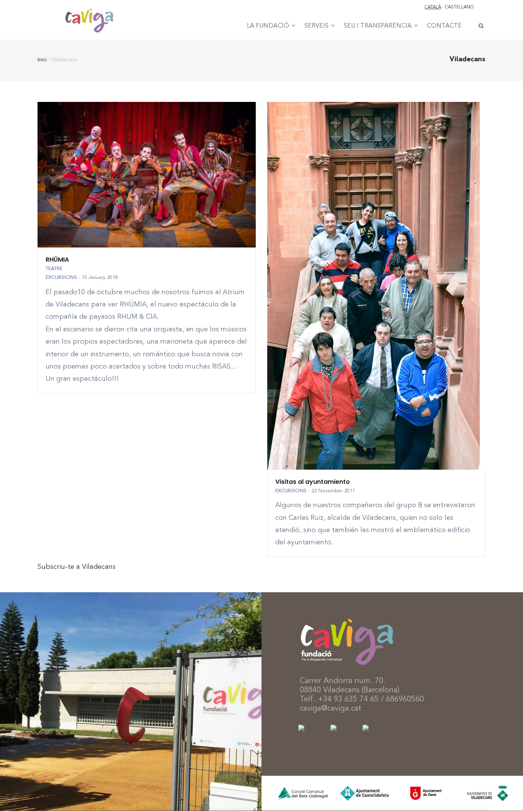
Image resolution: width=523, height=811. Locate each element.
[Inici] (89, 11)
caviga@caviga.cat (330, 709)
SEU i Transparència (378, 26)
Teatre (54, 268)
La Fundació (269, 26)
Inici (42, 59)
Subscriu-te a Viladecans (77, 567)
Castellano (459, 7)
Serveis (317, 26)
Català (433, 7)
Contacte (444, 26)
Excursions (61, 277)
